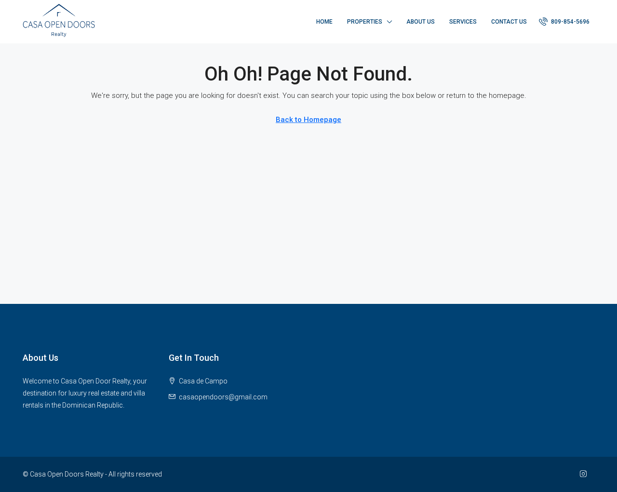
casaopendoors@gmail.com (223, 397)
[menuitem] (564, 22)
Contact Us (509, 21)
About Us (420, 21)
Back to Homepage (308, 119)
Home (324, 21)
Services (463, 21)
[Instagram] (585, 474)
